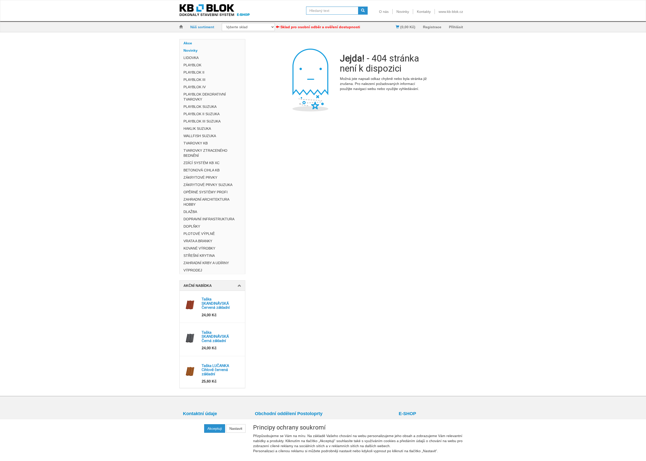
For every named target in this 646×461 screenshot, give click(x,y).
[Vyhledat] (363, 11)
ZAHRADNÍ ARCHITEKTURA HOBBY (206, 201)
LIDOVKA (191, 58)
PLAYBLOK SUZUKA (200, 107)
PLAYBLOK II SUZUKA (201, 114)
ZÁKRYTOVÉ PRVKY (200, 177)
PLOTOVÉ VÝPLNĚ (199, 234)
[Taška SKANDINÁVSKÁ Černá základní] (190, 338)
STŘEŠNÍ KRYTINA (199, 256)
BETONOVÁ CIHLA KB (201, 170)
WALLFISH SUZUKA (199, 136)
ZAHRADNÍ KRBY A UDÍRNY (206, 263)
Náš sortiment (202, 27)
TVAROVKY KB (195, 143)
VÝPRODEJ (192, 270)
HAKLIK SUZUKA (197, 129)
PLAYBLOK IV (194, 87)
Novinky (402, 12)
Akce (187, 43)
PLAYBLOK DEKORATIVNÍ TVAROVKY (204, 96)
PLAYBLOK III (194, 80)
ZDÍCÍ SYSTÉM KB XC (201, 163)
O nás (384, 12)
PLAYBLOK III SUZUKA (202, 121)
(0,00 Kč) (407, 27)
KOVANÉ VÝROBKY (199, 248)
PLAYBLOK (192, 65)
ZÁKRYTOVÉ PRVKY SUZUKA (207, 185)
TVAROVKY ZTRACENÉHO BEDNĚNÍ (205, 153)
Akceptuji (214, 428)
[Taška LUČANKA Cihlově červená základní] (190, 371)
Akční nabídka (197, 286)
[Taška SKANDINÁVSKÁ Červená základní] (190, 305)
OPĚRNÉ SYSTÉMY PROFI (205, 192)
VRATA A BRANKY (197, 241)
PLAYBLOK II (193, 72)
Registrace (432, 27)
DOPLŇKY (191, 226)
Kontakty (424, 12)
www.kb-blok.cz (451, 12)
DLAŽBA (190, 212)
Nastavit (235, 428)
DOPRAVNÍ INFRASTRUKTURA (208, 219)
